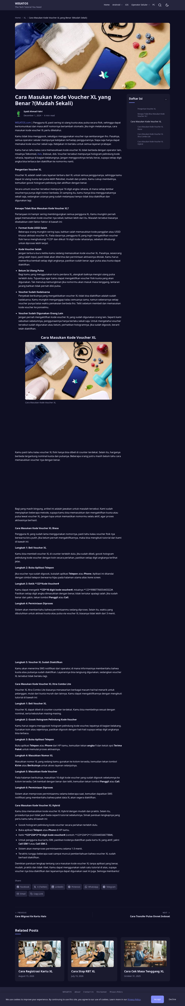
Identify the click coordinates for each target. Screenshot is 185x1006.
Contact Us (88, 992)
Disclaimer (102, 992)
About (77, 992)
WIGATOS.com (23, 122)
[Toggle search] (159, 5)
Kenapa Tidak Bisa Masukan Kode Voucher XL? (151, 115)
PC (153, 4)
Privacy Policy (116, 992)
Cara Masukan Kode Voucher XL (146, 121)
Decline (172, 999)
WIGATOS (21, 3)
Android (116, 4)
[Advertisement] (68, 428)
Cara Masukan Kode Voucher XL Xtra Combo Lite (150, 135)
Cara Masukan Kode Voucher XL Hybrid (150, 142)
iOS (126, 4)
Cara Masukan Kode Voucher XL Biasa (150, 127)
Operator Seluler (139, 4)
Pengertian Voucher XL (147, 109)
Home (107, 4)
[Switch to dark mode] (167, 5)
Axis (39, 154)
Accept (157, 999)
